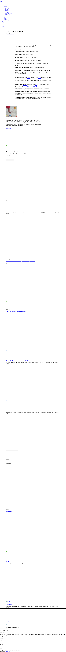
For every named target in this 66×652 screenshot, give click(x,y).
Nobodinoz (39, 78)
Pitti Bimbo (8, 11)
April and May (35, 86)
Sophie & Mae (8, 561)
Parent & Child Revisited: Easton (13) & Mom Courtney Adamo (18, 410)
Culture (5, 18)
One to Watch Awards (8, 13)
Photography (5, 19)
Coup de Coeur (7, 14)
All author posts (8, 128)
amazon (36, 85)
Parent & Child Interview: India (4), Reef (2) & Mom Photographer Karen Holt (20, 261)
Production (6, 10)
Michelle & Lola (9, 604)
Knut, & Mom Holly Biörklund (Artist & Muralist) (15, 210)
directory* (3, 22)
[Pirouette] (33, 2)
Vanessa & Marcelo (9, 461)
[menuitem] (34, 13)
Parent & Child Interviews (10, 34)
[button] (3, 26)
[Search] (4, 28)
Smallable (28, 78)
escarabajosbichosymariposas (23, 44)
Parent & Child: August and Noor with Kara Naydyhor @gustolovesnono (19, 360)
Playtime (8, 12)
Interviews (5, 6)
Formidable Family (6, 20)
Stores (4, 17)
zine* (2, 21)
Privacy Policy (8, 651)
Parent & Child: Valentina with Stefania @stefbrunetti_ (16, 311)
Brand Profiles (7, 7)
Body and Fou (29, 86)
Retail (4, 16)
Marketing (6, 9)
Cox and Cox (25, 85)
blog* (2, 5)
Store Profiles (7, 8)
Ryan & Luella (9, 511)
